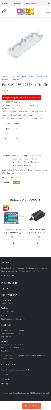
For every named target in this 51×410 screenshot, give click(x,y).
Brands (14, 156)
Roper (44, 170)
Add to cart (32, 406)
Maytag (27, 162)
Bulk (20, 156)
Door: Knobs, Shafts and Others (28, 76)
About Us (4, 374)
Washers (20, 165)
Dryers (11, 76)
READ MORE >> (7, 276)
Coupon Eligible (29, 156)
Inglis (30, 170)
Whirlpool (28, 165)
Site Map (4, 384)
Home (4, 76)
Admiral (10, 170)
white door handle (9, 173)
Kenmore (37, 170)
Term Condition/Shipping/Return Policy (16, 370)
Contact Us (5, 379)
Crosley (24, 170)
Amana (17, 170)
